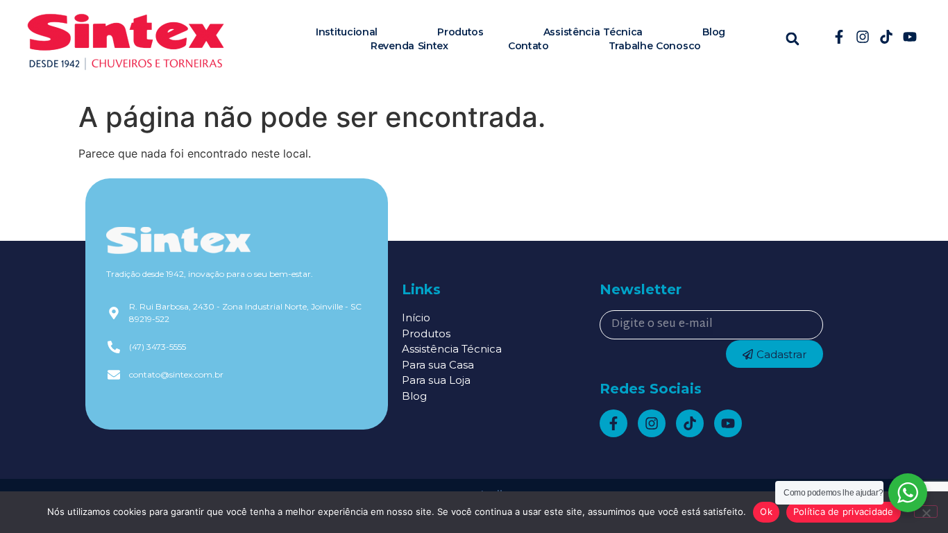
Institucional (347, 32)
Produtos (460, 32)
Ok (766, 511)
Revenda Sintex (409, 46)
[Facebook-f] (839, 37)
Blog (713, 32)
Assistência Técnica (593, 32)
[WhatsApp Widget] (907, 492)
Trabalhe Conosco (655, 46)
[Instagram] (863, 37)
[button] (792, 39)
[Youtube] (910, 37)
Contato (528, 46)
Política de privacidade (843, 511)
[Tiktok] (886, 37)
